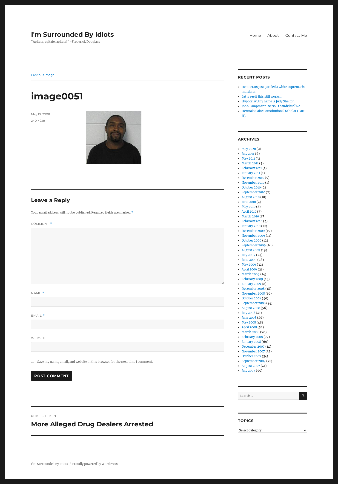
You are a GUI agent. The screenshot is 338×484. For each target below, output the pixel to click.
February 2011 (252, 168)
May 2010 (248, 207)
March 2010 (250, 216)
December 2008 (253, 289)
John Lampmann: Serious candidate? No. (271, 106)
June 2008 (249, 318)
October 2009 (251, 240)
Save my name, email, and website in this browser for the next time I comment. (95, 362)
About (273, 35)
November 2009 (253, 236)
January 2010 (251, 226)
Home (255, 35)
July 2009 (248, 255)
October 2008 (251, 298)
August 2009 (251, 250)
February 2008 (252, 337)
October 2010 (251, 187)
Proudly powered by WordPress (95, 464)
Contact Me (296, 35)
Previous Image (42, 75)
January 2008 (251, 342)
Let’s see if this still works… (262, 96)
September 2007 (254, 361)
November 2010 (253, 183)
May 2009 (249, 265)
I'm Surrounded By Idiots (72, 34)
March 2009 (251, 274)
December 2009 (253, 231)
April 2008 (249, 327)
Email (38, 316)
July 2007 (248, 371)
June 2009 (249, 260)
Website (39, 338)
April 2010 (249, 212)
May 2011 (248, 158)
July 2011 (248, 154)
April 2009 (249, 269)
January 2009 (251, 284)
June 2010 (249, 202)
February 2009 (252, 279)
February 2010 (252, 221)
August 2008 (251, 308)
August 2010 (251, 197)
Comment (41, 224)
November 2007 (253, 351)
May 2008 (249, 322)
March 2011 (250, 163)
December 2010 (253, 178)
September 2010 (253, 192)
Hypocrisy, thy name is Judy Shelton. (268, 101)
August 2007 (251, 366)
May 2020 (249, 149)
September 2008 (254, 303)
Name (37, 293)
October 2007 (251, 356)
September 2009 (254, 245)
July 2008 (248, 313)
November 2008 (253, 293)
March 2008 (250, 332)
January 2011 (251, 173)
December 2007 (253, 347)
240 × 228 (38, 120)
